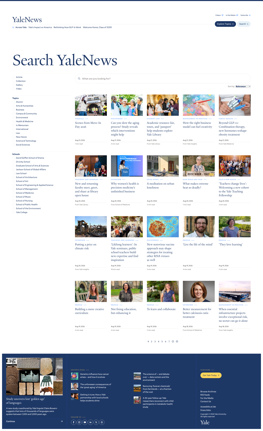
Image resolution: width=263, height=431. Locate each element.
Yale (204, 423)
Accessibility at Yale (208, 406)
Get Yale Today (210, 375)
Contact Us (205, 401)
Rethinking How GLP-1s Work (67, 27)
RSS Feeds (205, 394)
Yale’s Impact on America (40, 27)
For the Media (206, 398)
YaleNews (27, 20)
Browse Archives (208, 391)
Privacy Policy (205, 410)
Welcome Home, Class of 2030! (97, 27)
